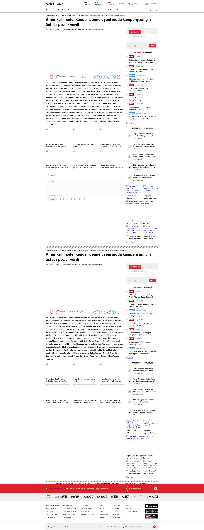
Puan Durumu (102, 496)
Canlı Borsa (85, 505)
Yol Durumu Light (51, 511)
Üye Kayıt (129, 508)
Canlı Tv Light (50, 517)
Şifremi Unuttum (131, 511)
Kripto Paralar (152, 496)
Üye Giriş (129, 505)
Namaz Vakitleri (61, 496)
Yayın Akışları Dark (69, 511)
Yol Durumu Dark (51, 514)
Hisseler (114, 496)
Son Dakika (50, 10)
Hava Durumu (88, 496)
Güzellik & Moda (71, 15)
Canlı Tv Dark (67, 505)
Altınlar (101, 505)
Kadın (98, 10)
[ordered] (71, 199)
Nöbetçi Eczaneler (69, 514)
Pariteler (125, 496)
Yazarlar (116, 511)
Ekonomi (82, 10)
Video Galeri (117, 508)
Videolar (120, 10)
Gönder (52, 199)
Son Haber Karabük (51, 15)
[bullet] (74, 199)
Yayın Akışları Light (69, 508)
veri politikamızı (125, 527)
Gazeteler (130, 10)
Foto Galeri (109, 10)
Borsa (48, 496)
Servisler (61, 10)
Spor (91, 10)
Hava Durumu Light (52, 505)
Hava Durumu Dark (52, 508)
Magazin (62, 15)
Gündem (71, 10)
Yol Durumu (138, 496)
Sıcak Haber (117, 517)
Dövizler (101, 508)
